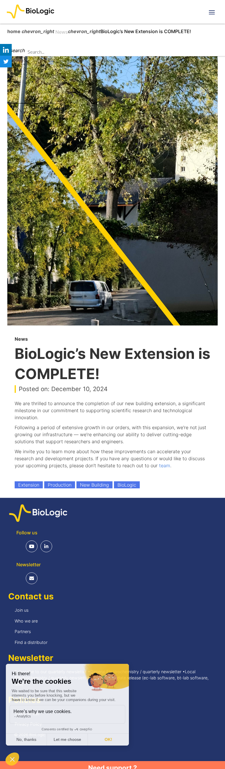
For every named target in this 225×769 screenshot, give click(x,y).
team (164, 465)
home (14, 31)
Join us (21, 610)
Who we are (26, 620)
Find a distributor (31, 642)
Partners (23, 631)
